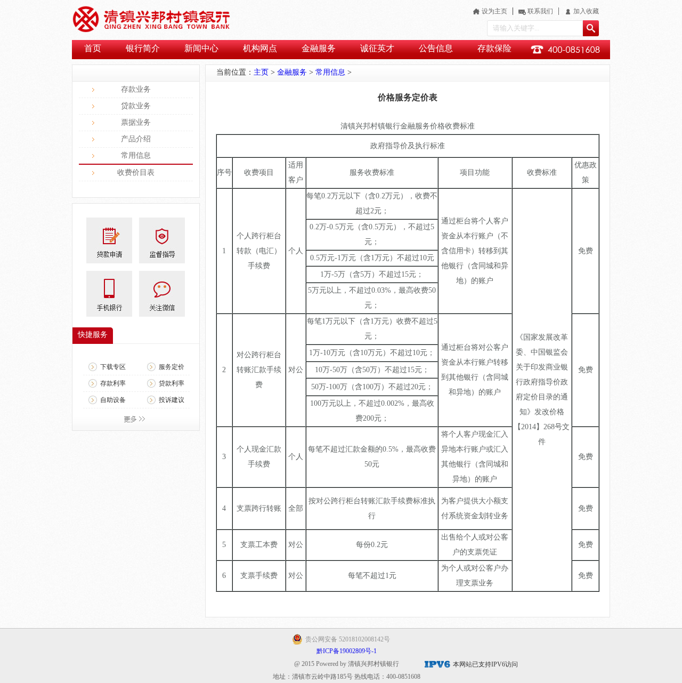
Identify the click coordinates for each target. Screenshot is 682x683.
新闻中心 (201, 48)
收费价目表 (136, 172)
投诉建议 (171, 400)
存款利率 (113, 383)
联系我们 (540, 11)
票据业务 (136, 122)
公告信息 (436, 48)
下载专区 (113, 367)
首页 (92, 48)
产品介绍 (136, 139)
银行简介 (143, 48)
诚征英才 (377, 48)
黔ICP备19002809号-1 (346, 651)
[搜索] (591, 28)
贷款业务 (136, 106)
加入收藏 (586, 11)
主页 (261, 72)
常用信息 (136, 155)
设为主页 (494, 11)
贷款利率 (171, 383)
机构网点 (260, 48)
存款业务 (136, 89)
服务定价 (171, 367)
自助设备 (113, 400)
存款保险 (494, 48)
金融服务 (319, 48)
